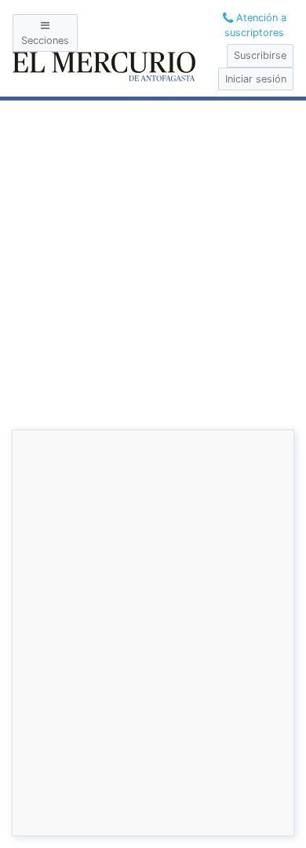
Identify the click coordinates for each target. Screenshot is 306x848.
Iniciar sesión (255, 79)
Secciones (45, 40)
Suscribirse (260, 55)
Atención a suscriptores (255, 25)
